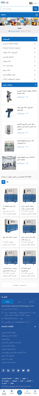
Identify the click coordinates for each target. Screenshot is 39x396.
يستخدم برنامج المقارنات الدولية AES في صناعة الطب (10, 269)
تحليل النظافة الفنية (9, 75)
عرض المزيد (21, 97)
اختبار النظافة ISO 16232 (9, 336)
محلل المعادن (6, 339)
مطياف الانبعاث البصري (10, 44)
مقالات (12, 383)
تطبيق (24, 378)
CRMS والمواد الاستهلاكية (11, 79)
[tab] (7, 302)
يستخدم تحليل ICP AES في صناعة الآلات (28, 238)
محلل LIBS (6, 70)
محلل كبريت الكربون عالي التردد (11, 342)
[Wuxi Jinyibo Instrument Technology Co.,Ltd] (4, 2)
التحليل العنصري (8, 57)
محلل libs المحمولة (8, 356)
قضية (21, 381)
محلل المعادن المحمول (8, 362)
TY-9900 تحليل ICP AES (9, 207)
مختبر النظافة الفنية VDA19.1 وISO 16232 (26, 158)
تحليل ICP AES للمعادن (10, 237)
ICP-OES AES (8, 66)
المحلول (14, 381)
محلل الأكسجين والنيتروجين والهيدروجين (14, 352)
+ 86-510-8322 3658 (11, 318)
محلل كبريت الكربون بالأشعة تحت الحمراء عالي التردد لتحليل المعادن (26, 126)
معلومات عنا (5, 381)
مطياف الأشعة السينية (8, 346)
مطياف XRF (7, 61)
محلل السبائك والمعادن (9, 349)
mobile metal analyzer (11, 48)
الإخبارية (29, 381)
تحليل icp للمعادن (7, 359)
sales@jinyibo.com (22, 322)
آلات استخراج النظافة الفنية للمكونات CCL (25, 142)
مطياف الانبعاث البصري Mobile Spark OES (27, 92)
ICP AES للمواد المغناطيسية (26, 269)
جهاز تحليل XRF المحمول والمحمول (25, 109)
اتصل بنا (4, 383)
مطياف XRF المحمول (10, 52)
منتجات (17, 378)
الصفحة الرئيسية (15, 31)
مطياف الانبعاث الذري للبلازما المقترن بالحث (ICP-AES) (27, 207)
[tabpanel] (19, 314)
